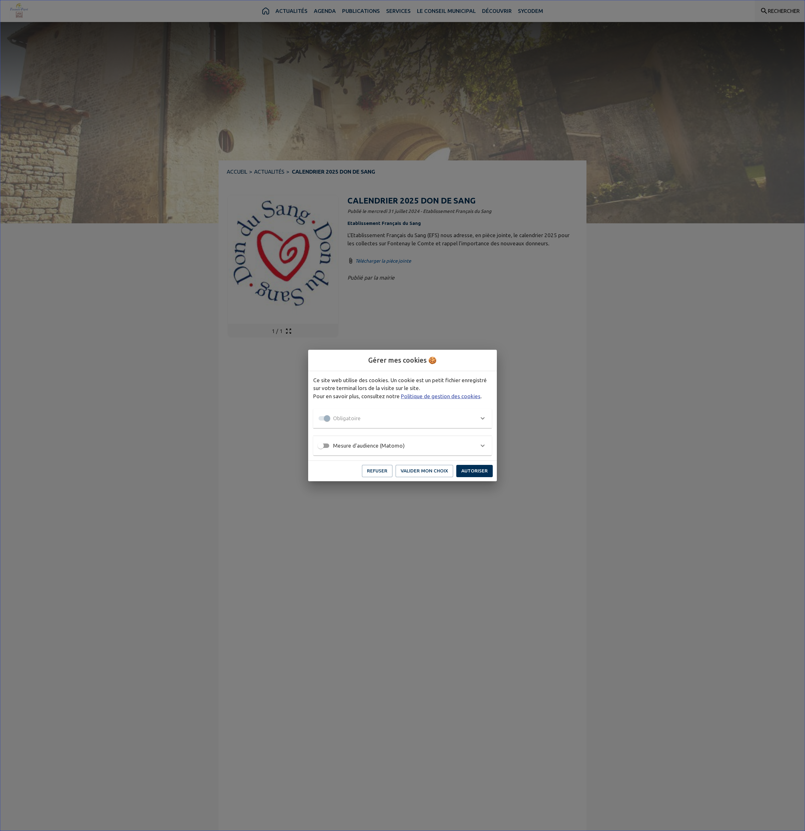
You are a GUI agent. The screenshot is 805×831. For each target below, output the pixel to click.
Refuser (377, 470)
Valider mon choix (424, 470)
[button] (402, 418)
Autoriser (474, 470)
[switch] (321, 446)
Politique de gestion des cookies (440, 396)
